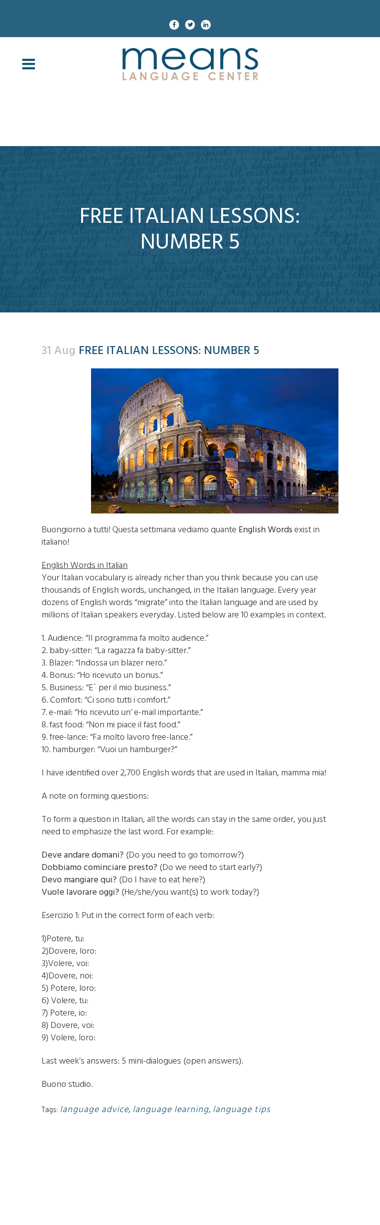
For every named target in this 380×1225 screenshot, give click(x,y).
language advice (94, 1109)
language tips (241, 1109)
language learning (171, 1109)
